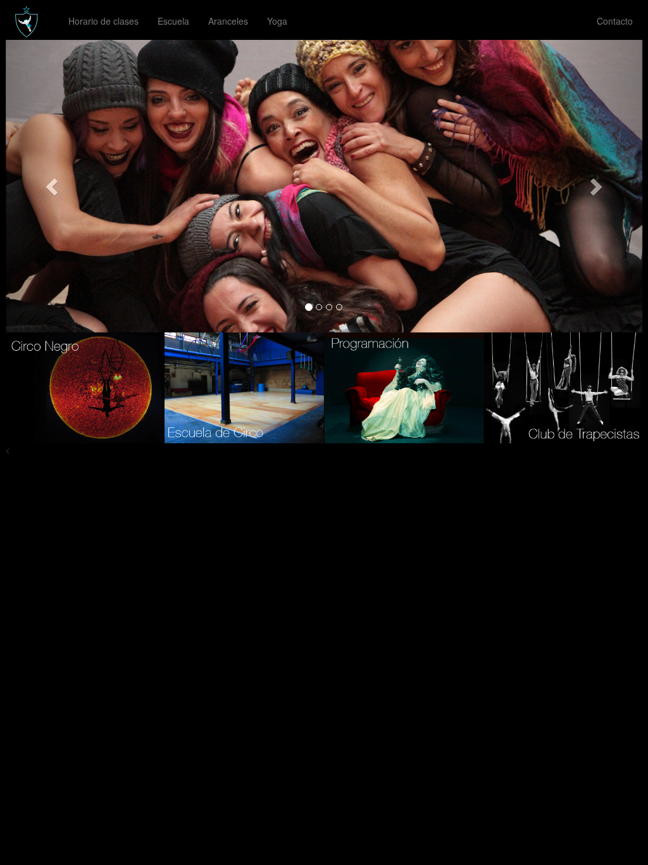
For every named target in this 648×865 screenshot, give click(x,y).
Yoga (277, 21)
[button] (53, 186)
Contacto (615, 21)
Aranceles (228, 21)
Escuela (173, 21)
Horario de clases (103, 21)
